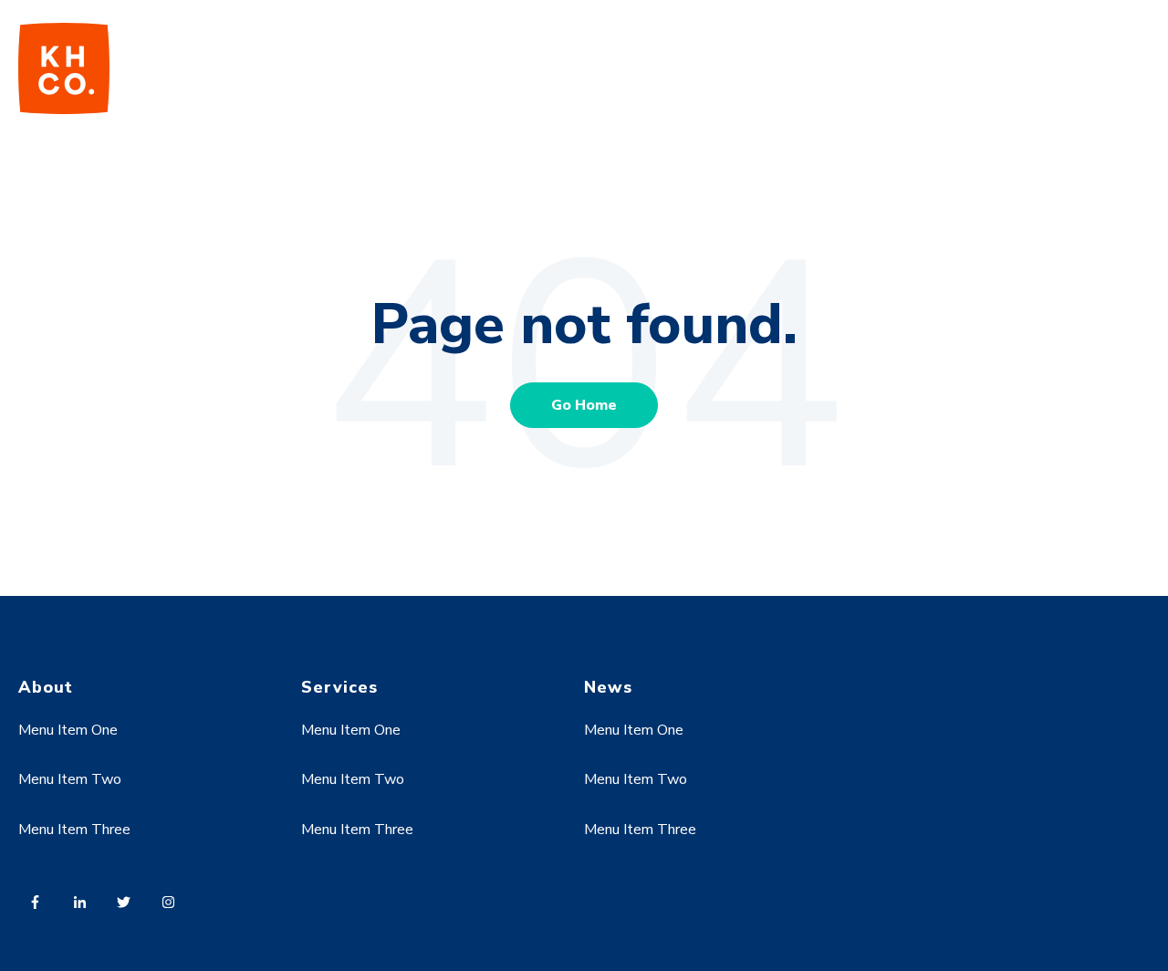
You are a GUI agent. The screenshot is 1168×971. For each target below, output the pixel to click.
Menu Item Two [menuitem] (69, 779)
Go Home (584, 405)
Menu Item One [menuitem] (68, 730)
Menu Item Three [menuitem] (74, 830)
